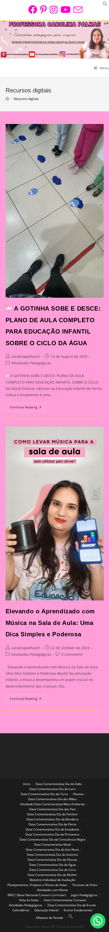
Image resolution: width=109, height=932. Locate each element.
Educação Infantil (46, 910)
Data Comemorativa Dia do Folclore (52, 814)
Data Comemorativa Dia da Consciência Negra (52, 839)
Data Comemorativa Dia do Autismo (52, 854)
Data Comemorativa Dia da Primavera (52, 834)
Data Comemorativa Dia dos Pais (52, 809)
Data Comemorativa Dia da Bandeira (52, 819)
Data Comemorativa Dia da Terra (44, 794)
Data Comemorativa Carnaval (65, 900)
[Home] (7, 98)
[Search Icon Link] (70, 918)
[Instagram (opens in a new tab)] (53, 9)
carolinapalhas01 (26, 356)
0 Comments (72, 654)
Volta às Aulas (29, 900)
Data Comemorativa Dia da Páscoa (52, 860)
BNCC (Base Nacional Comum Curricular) (37, 895)
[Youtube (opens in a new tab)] (65, 9)
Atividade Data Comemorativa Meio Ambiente (52, 804)
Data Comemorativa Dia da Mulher (52, 875)
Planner (78, 794)
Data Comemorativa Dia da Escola (71, 905)
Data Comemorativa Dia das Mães (52, 799)
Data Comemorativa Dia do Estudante (52, 829)
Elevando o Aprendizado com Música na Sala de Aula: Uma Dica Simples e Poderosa (50, 623)
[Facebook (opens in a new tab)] (33, 9)
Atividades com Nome (52, 890)
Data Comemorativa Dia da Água (52, 865)
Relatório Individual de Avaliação (52, 880)
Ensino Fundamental (78, 910)
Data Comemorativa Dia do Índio (58, 784)
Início (26, 784)
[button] (97, 920)
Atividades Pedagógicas (31, 363)
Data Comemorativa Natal (52, 844)
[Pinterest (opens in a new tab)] (43, 9)
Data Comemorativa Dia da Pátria (52, 824)
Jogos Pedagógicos (84, 895)
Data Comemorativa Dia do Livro (52, 789)
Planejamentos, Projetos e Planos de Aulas (37, 885)
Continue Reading (28, 408)
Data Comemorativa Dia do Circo (52, 870)
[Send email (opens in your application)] (77, 9)
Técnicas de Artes (84, 885)
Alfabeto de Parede (49, 918)
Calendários (20, 910)
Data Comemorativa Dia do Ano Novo (52, 849)
